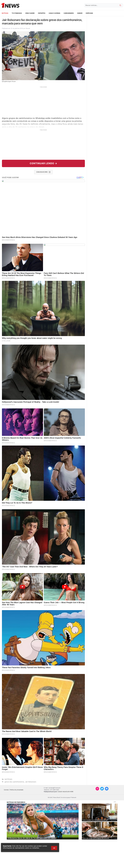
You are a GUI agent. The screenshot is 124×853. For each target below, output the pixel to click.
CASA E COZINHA (54, 13)
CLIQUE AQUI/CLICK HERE (65, 791)
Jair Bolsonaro (30, 782)
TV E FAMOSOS (17, 13)
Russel (28, 28)
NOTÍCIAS (5, 13)
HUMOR (79, 13)
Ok (54, 848)
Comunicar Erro (42, 172)
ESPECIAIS (89, 13)
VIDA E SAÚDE (30, 13)
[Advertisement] (43, 101)
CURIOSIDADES (69, 13)
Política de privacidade (16, 790)
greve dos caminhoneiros (14, 782)
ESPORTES (41, 13)
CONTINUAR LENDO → (43, 163)
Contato (6, 790)
